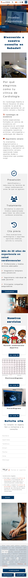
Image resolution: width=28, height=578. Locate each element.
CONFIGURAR (14, 570)
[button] (26, 2)
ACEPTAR (20, 575)
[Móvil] (20, 2)
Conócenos (9, 291)
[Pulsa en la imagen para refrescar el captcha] (5, 470)
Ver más (13, 355)
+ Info (8, 27)
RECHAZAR (8, 575)
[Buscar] (12, 2)
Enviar (7, 497)
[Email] (22, 2)
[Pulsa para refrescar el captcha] (9, 470)
